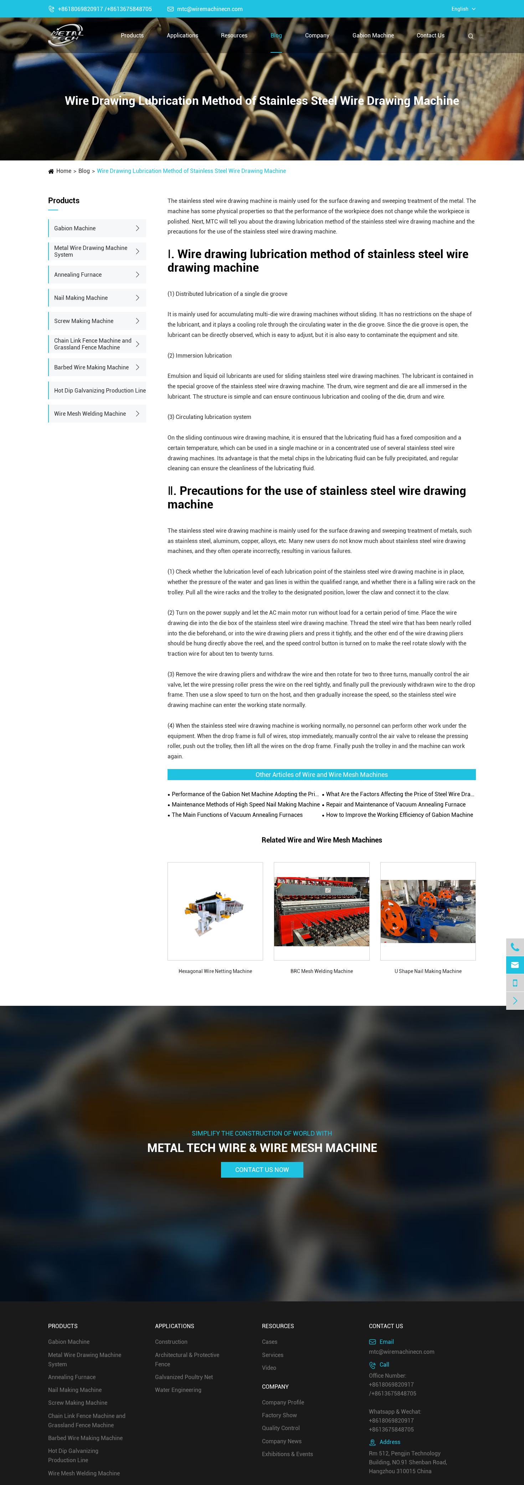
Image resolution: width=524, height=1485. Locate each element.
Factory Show (279, 1415)
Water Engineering (178, 1390)
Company (317, 35)
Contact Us (431, 35)
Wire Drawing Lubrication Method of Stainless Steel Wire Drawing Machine (191, 171)
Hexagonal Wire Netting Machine (215, 971)
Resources (234, 35)
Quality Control (281, 1428)
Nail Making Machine (81, 298)
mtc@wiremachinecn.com (205, 9)
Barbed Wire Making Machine (91, 367)
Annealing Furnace (78, 274)
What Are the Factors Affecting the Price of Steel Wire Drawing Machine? (401, 794)
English (460, 9)
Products (132, 35)
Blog (276, 35)
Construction (171, 1341)
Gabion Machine (373, 35)
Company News (282, 1441)
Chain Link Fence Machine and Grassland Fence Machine (93, 344)
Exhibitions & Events (287, 1454)
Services (272, 1354)
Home (63, 171)
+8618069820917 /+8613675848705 (100, 9)
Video (269, 1367)
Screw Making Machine (83, 321)
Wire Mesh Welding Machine (90, 413)
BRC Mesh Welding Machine (322, 971)
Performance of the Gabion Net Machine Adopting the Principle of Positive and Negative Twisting (247, 794)
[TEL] (515, 983)
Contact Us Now (262, 1170)
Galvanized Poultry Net (184, 1377)
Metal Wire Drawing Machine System (90, 251)
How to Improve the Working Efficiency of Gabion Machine (399, 814)
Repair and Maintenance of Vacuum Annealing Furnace (396, 804)
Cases (269, 1341)
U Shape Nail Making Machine (428, 971)
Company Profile (283, 1402)
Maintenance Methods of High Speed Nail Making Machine (246, 804)
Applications (182, 35)
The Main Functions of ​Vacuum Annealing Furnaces (237, 814)
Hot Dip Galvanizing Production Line (100, 390)
